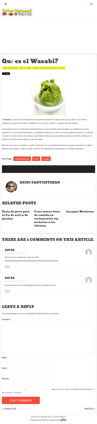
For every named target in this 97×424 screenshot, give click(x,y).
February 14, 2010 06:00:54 (16, 253)
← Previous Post (9, 408)
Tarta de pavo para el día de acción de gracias (16, 215)
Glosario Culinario (58, 68)
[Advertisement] (48, 28)
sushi (46, 123)
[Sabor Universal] (17, 15)
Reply (7, 267)
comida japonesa (22, 158)
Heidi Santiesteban (10, 68)
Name (5, 357)
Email (5, 368)
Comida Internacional (41, 68)
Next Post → (89, 408)
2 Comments (41, 240)
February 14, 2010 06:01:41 (16, 281)
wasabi (46, 158)
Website (5, 378)
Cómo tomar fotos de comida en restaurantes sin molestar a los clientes (47, 218)
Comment (6, 319)
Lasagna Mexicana (80, 211)
